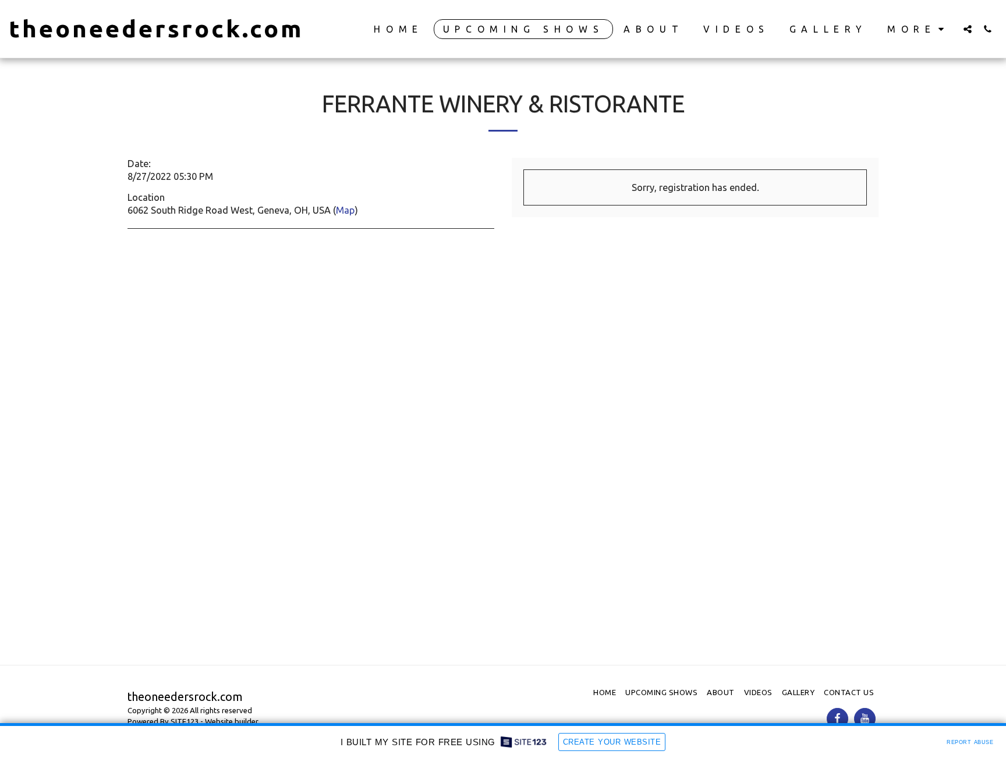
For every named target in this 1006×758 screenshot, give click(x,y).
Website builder (231, 721)
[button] (967, 29)
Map (345, 210)
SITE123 (185, 721)
